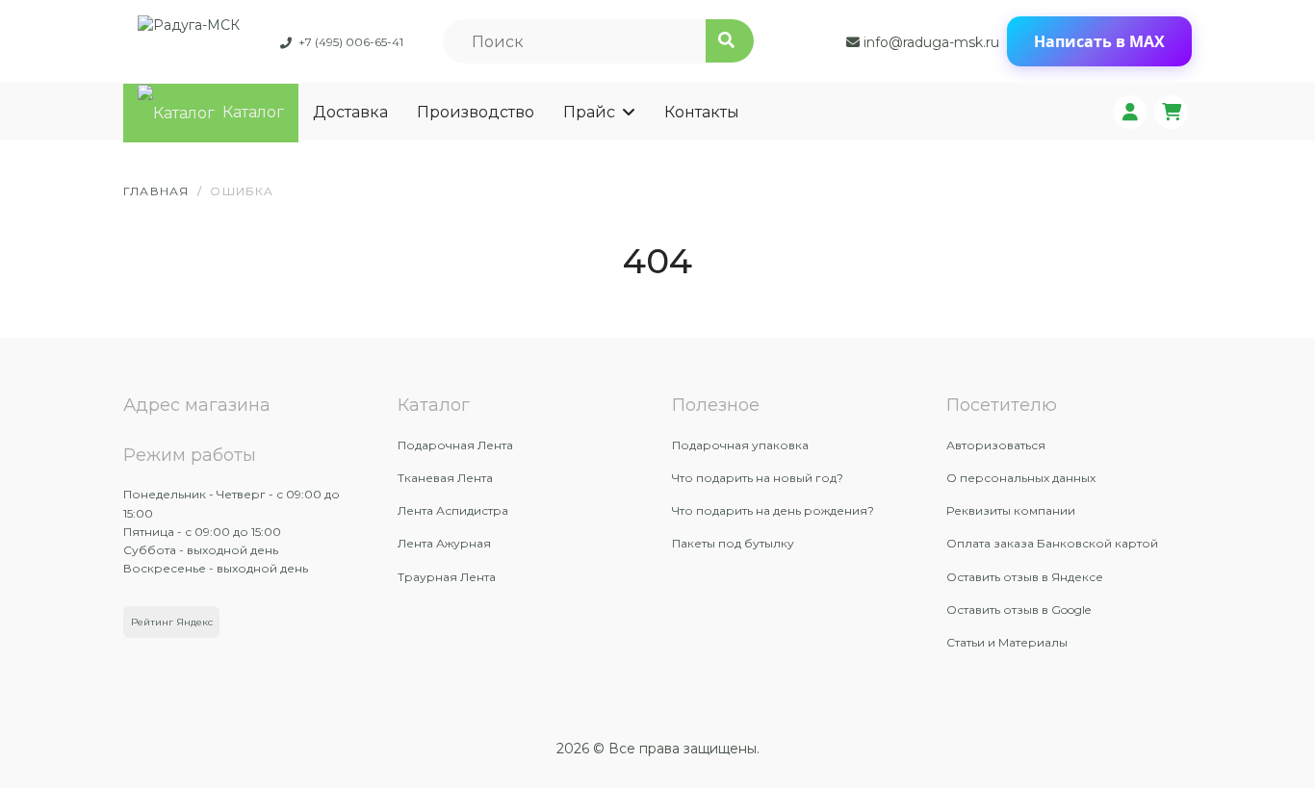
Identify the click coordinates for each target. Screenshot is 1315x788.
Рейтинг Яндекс (172, 622)
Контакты (701, 112)
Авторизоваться (995, 445)
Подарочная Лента (455, 445)
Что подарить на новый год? (757, 477)
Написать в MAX (1099, 41)
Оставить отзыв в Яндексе (1024, 577)
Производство (475, 112)
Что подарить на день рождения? (773, 510)
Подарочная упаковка (740, 445)
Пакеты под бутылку (733, 543)
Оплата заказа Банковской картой (1052, 543)
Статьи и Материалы (1007, 642)
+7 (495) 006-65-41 (350, 42)
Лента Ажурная (444, 543)
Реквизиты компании (1010, 510)
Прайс (589, 112)
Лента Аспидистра (453, 510)
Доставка (350, 112)
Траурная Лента (447, 577)
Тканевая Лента (445, 477)
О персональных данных (1021, 477)
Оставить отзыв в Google (1018, 609)
